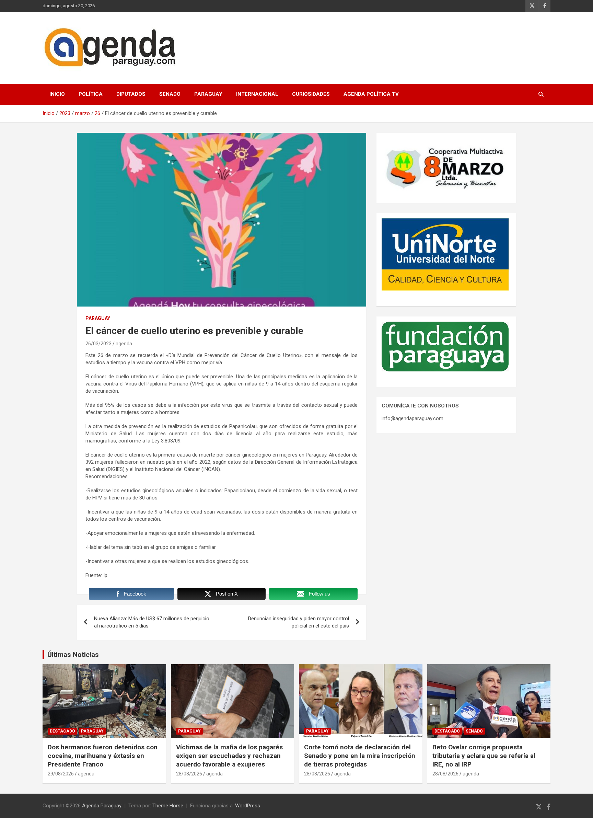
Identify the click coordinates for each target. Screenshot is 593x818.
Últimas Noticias (73, 654)
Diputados (131, 94)
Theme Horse (167, 806)
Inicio (57, 94)
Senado (170, 94)
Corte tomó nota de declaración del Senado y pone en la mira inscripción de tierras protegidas (359, 755)
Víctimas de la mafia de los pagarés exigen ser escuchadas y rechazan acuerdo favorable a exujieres (229, 755)
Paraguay (208, 94)
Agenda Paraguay (101, 806)
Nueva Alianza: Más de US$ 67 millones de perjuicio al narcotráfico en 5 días (151, 622)
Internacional (257, 94)
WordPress (247, 806)
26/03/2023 (98, 343)
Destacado (62, 731)
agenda (124, 343)
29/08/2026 (61, 773)
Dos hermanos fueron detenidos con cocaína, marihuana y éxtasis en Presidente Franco (103, 755)
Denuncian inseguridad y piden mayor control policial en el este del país (298, 622)
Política (91, 94)
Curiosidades (311, 94)
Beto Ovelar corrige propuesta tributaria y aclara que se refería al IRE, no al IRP (483, 755)
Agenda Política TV (371, 94)
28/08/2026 (189, 773)
